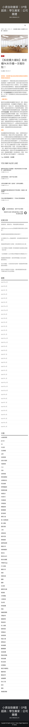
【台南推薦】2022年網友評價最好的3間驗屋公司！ (14, 254)
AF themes (14, 725)
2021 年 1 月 (4, 334)
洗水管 (3, 602)
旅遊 (2, 573)
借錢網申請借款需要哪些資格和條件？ (11, 234)
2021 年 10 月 (4, 310)
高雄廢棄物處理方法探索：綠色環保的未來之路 (13, 244)
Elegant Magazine (23, 723)
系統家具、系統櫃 (9, 157)
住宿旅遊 (3, 457)
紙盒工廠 (3, 639)
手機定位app (4, 563)
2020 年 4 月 (4, 366)
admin (3, 71)
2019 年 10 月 (4, 390)
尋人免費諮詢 (4, 520)
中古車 (3, 447)
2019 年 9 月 (4, 394)
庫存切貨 (3, 536)
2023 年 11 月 (4, 282)
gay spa (3, 441)
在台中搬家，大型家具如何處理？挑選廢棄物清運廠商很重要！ (14, 264)
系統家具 (8, 92)
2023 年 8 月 (4, 286)
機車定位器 (4, 589)
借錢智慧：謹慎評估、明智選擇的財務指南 (12, 224)
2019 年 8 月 (4, 398)
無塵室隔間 (4, 612)
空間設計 (3, 632)
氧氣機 (3, 592)
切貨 (2, 470)
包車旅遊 (3, 474)
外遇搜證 (3, 500)
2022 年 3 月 (4, 302)
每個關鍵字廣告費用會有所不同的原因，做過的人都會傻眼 (14, 190)
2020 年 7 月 (4, 354)
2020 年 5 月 (4, 362)
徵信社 (3, 553)
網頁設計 (3, 642)
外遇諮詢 (3, 503)
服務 (3, 56)
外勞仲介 (3, 497)
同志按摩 (3, 483)
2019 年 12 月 (4, 382)
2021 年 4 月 (4, 322)
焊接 (2, 609)
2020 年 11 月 (4, 342)
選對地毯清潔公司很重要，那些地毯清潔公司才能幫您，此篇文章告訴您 (14, 169)
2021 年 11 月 (4, 306)
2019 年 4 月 (4, 414)
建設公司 (3, 546)
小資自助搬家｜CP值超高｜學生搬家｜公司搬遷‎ (14, 10)
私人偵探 (3, 625)
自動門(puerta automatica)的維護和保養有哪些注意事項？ (14, 229)
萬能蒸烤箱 (4, 655)
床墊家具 (3, 533)
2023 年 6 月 (4, 294)
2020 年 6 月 (4, 358)
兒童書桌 (3, 464)
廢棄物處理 (4, 543)
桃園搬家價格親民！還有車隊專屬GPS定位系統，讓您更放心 (14, 259)
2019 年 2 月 (4, 422)
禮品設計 (3, 622)
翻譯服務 (3, 648)
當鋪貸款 (3, 619)
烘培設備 (3, 606)
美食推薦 (3, 645)
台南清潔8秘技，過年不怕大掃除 (9, 177)
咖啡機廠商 (4, 487)
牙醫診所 (3, 615)
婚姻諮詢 (3, 507)
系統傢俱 (3, 635)
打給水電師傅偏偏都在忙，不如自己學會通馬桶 (13, 198)
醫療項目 (3, 672)
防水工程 (3, 681)
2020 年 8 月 (4, 350)
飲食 (2, 685)
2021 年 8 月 (4, 318)
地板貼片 (3, 493)
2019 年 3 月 (4, 418)
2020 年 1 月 (4, 378)
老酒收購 (3, 652)
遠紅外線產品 (4, 668)
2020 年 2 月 (4, 374)
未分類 (3, 586)
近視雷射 (3, 665)
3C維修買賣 (4, 437)
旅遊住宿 (3, 576)
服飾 (2, 582)
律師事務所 (4, 549)
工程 (2, 530)
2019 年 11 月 (4, 386)
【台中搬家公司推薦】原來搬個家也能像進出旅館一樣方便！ (14, 249)
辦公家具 (3, 662)
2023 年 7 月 (4, 290)
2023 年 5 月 (4, 298)
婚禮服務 (3, 510)
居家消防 (3, 526)
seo (2, 444)
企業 (2, 454)
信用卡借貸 (4, 460)
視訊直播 (3, 658)
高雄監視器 (4, 691)
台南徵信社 (4, 480)
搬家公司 (3, 569)
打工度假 (3, 566)
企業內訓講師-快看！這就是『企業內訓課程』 (12, 183)
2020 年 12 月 (4, 338)
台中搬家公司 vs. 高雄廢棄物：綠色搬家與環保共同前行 (14, 239)
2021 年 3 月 (4, 326)
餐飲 (2, 688)
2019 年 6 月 (4, 406)
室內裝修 (3, 513)
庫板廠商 (3, 540)
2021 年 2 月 (4, 330)
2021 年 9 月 (4, 314)
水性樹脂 (3, 596)
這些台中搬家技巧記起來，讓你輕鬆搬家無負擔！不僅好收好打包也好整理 (14, 270)
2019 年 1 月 (4, 426)
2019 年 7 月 (4, 402)
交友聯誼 (3, 450)
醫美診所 (3, 675)
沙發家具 (3, 599)
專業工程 (3, 516)
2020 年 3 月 (4, 370)
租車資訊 (3, 629)
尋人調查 (3, 523)
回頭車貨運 (4, 490)
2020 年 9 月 (4, 346)
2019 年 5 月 (4, 410)
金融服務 (3, 678)
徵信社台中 (4, 556)
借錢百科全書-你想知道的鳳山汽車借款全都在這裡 (13, 212)
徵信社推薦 (4, 559)
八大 (2, 467)
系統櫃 (7, 112)
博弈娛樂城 (4, 477)
